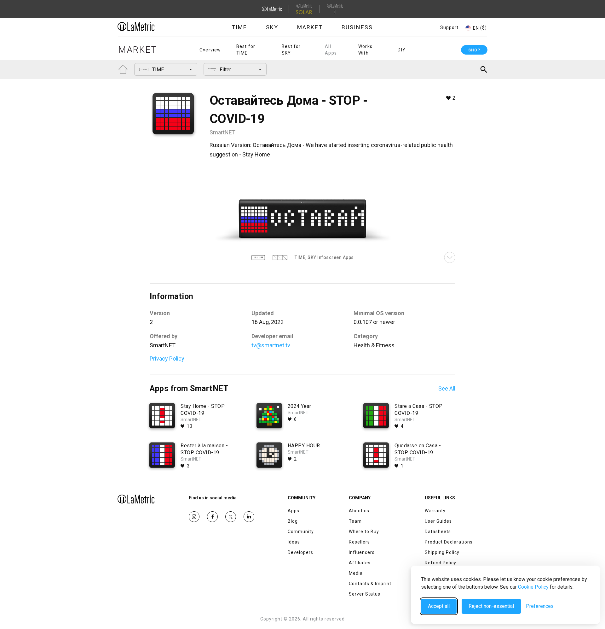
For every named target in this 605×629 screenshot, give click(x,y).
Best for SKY (291, 50)
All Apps (331, 50)
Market (310, 27)
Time (239, 27)
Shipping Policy (442, 552)
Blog (293, 521)
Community (301, 531)
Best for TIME (246, 50)
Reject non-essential (491, 606)
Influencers (362, 552)
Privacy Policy (167, 358)
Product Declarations (449, 541)
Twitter (230, 516)
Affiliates (360, 562)
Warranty (435, 510)
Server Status (364, 594)
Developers (300, 552)
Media (356, 573)
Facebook (212, 516)
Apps (293, 510)
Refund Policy (440, 562)
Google (249, 516)
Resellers (359, 541)
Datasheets (438, 531)
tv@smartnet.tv (270, 345)
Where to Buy (364, 531)
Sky (272, 27)
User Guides (438, 521)
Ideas (294, 541)
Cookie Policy (533, 587)
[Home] (153, 26)
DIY (402, 49)
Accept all (439, 606)
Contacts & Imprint (370, 583)
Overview (210, 49)
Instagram (194, 516)
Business (357, 27)
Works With (365, 50)
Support (449, 27)
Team (355, 521)
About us (359, 510)
